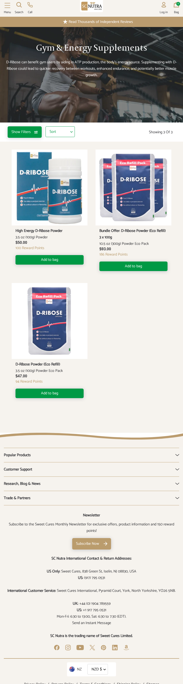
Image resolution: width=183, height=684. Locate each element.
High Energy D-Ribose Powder (38, 231)
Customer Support (18, 469)
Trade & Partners (17, 498)
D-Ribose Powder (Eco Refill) (37, 364)
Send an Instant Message (91, 623)
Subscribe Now (87, 543)
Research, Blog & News (22, 484)
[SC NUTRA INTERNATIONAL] (91, 6)
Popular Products (17, 455)
